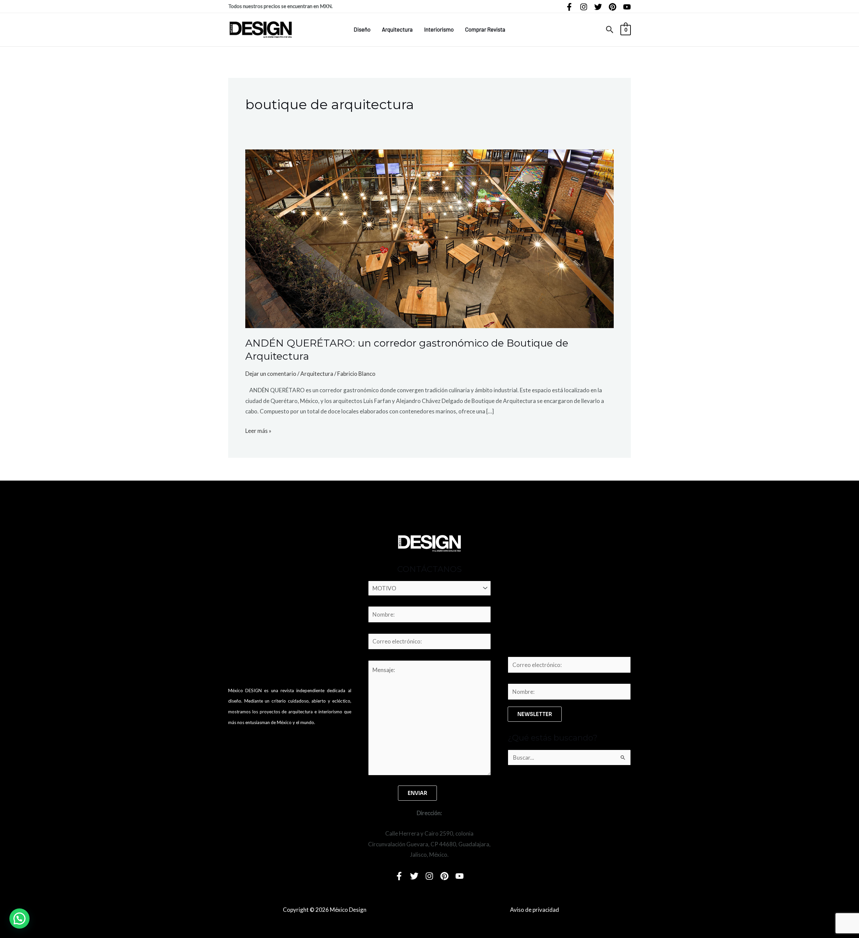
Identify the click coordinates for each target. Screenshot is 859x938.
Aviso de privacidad (534, 909)
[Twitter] (598, 7)
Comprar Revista (485, 29)
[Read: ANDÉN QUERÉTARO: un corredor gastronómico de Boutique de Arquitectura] (429, 237)
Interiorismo (439, 29)
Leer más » (258, 430)
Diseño (362, 29)
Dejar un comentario (270, 373)
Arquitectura (397, 29)
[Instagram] (584, 7)
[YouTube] (627, 7)
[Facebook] (569, 7)
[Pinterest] (612, 7)
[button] (610, 29)
